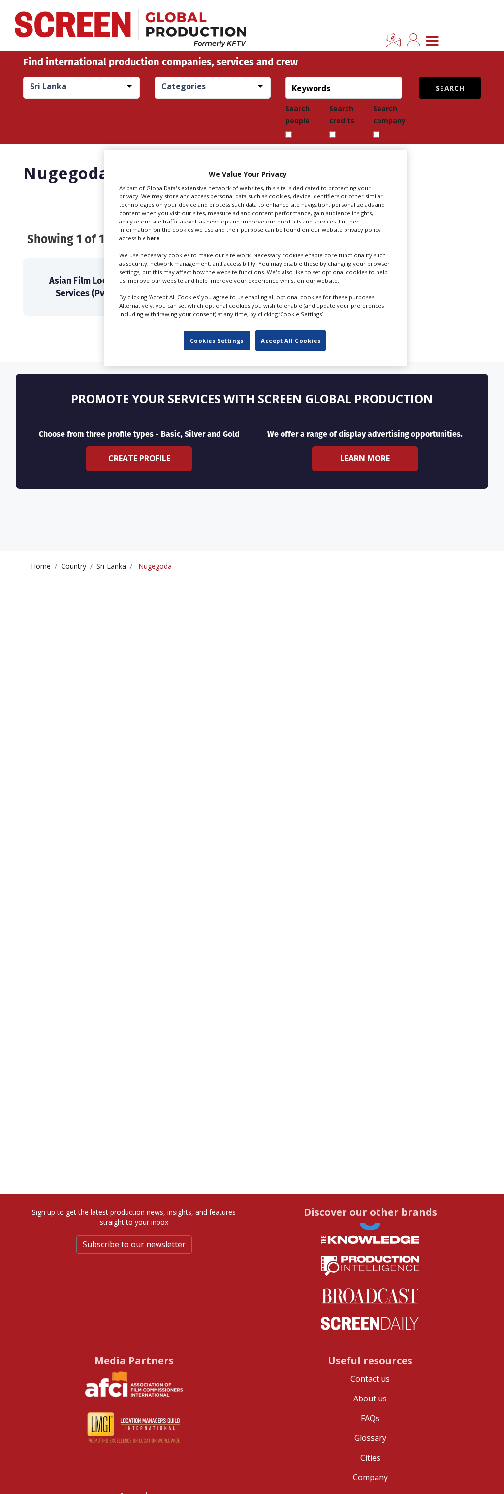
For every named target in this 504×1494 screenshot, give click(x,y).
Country (73, 566)
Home (41, 566)
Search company (389, 114)
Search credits (341, 114)
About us (370, 1398)
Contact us (370, 1378)
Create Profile (139, 458)
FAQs (370, 1418)
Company (370, 1477)
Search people (297, 114)
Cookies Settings (217, 340)
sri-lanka (111, 566)
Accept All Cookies (290, 340)
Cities (370, 1457)
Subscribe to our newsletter (134, 1244)
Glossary (370, 1437)
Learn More (365, 458)
